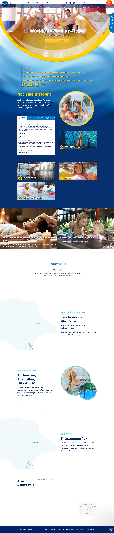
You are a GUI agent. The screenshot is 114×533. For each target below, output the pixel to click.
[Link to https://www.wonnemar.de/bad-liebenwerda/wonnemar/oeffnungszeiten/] (112, 17)
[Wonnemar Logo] (4, 1)
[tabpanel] (36, 137)
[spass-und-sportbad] (35, 323)
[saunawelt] (35, 442)
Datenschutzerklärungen (87, 511)
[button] (103, 519)
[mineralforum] (79, 366)
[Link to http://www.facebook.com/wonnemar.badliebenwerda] (66, 3)
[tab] (22, 118)
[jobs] (36, 191)
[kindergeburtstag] (78, 171)
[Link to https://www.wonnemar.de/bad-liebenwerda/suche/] (112, 20)
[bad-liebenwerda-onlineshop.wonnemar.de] (36, 171)
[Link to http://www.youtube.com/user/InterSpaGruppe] (70, 3)
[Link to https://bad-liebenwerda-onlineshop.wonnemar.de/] (112, 24)
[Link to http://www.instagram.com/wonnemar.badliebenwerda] (74, 3)
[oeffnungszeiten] (78, 140)
